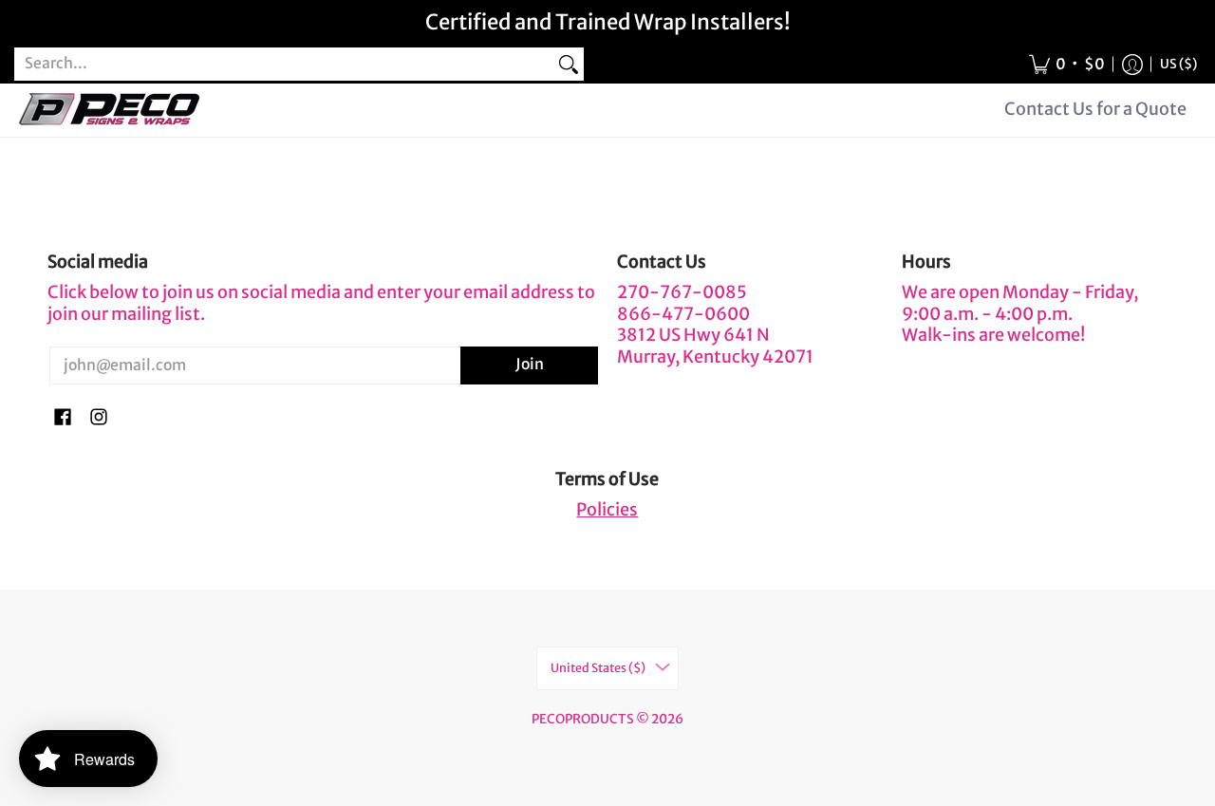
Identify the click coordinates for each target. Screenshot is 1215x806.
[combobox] (283, 64)
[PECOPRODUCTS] (109, 110)
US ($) (1178, 64)
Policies (607, 509)
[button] (1066, 65)
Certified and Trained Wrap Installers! (608, 22)
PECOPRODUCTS (583, 719)
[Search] (568, 64)
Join (529, 364)
